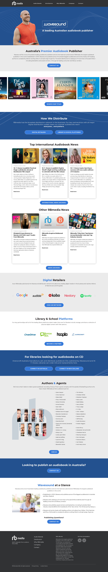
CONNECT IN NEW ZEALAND (69, 369)
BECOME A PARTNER (54, 344)
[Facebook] (84, 540)
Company (71, 3)
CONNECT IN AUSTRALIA (38, 369)
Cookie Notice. (44, 566)
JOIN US (54, 452)
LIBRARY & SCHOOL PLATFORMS (69, 132)
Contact (80, 3)
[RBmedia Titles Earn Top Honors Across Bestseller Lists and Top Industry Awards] (82, 221)
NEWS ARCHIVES (54, 268)
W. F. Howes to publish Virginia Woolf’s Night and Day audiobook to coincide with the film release (54, 170)
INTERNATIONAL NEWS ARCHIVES (54, 203)
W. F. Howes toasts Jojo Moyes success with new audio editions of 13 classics (81, 170)
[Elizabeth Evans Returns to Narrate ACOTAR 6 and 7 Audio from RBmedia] (25, 221)
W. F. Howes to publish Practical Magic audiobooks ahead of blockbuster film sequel (25, 170)
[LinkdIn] (80, 540)
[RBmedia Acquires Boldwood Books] (54, 221)
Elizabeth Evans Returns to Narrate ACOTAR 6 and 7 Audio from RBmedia (24, 235)
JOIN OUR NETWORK (54, 305)
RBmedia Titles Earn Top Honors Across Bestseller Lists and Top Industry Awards (81, 235)
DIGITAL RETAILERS (39, 132)
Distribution (49, 3)
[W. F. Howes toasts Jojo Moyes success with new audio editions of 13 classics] (82, 156)
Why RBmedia (61, 3)
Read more (17, 191)
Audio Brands (38, 3)
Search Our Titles (54, 104)
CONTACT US (54, 65)
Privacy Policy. (35, 566)
